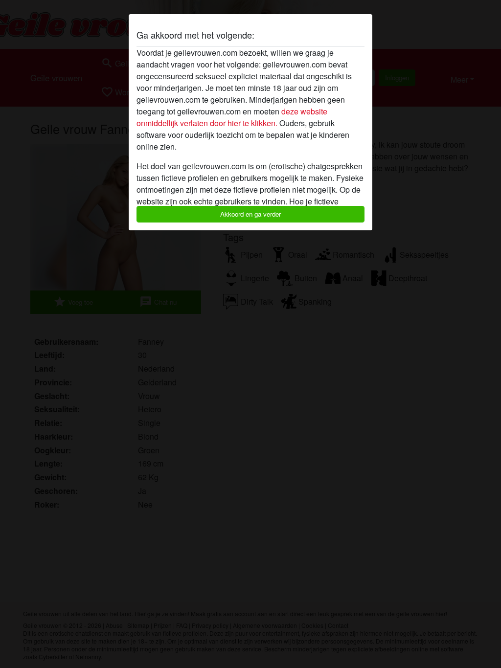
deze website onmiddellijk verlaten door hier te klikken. (232, 117)
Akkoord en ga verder (250, 214)
